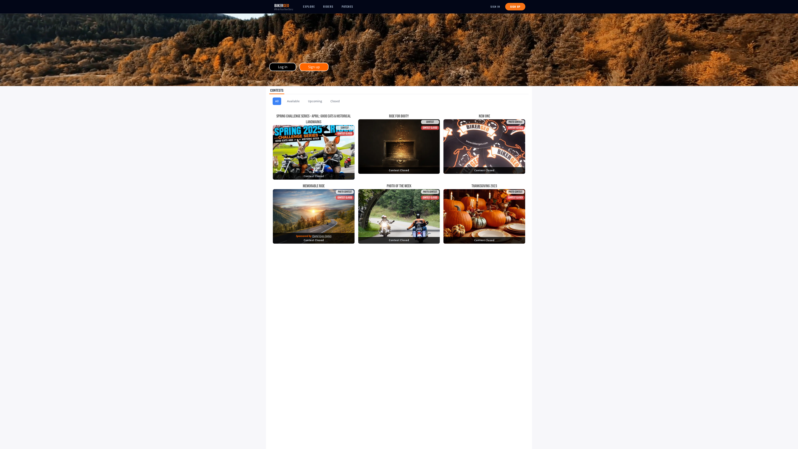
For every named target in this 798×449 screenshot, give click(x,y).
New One (484, 116)
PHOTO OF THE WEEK (399, 186)
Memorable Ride (314, 186)
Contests (276, 90)
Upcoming (315, 101)
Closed (335, 101)
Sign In (495, 6)
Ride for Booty (399, 116)
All (277, 101)
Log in (282, 67)
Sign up (314, 67)
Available (293, 101)
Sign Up (515, 6)
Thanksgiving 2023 (484, 186)
